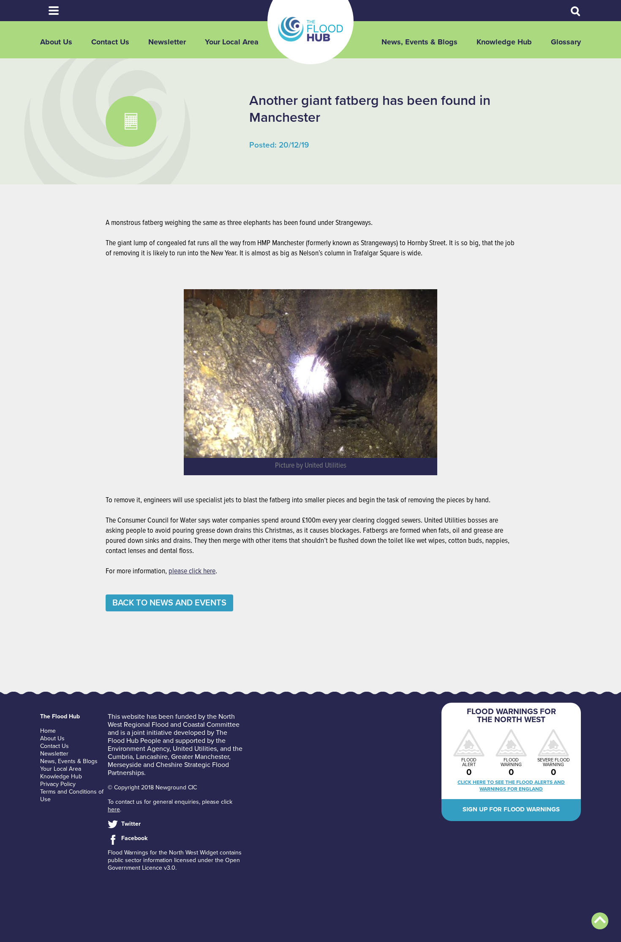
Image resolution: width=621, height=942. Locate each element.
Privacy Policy (58, 784)
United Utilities (195, 749)
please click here (192, 571)
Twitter (131, 823)
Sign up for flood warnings (511, 809)
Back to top (599, 920)
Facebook (134, 838)
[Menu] (54, 10)
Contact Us (110, 42)
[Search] (576, 11)
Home (48, 730)
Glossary (566, 42)
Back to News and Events (169, 603)
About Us (56, 42)
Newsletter (167, 42)
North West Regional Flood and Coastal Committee (174, 720)
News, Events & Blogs (419, 42)
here (114, 809)
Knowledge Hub (504, 42)
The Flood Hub (310, 29)
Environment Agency (138, 749)
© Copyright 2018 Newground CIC (152, 787)
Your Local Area (232, 42)
